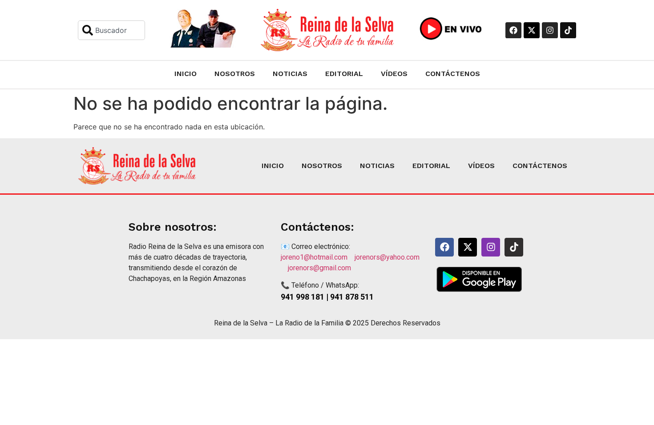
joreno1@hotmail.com (318, 257)
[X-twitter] (532, 30)
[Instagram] (550, 30)
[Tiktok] (568, 30)
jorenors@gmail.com (319, 268)
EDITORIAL (344, 73)
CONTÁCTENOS (452, 73)
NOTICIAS (290, 73)
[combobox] (111, 30)
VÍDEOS (394, 73)
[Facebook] (513, 30)
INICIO (185, 73)
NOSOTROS (234, 73)
